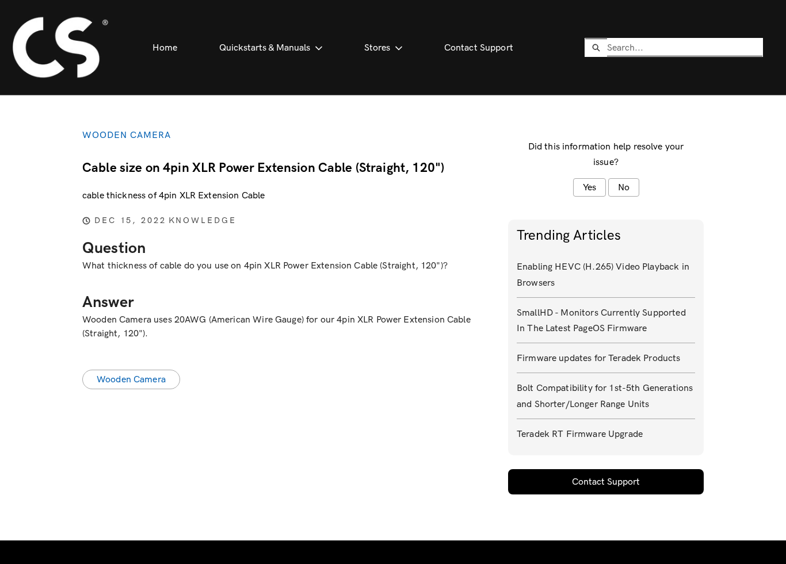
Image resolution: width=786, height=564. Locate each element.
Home (165, 47)
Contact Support (478, 47)
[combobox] (684, 47)
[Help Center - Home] (60, 47)
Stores (377, 47)
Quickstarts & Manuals (264, 47)
